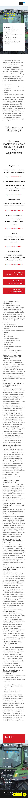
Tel (24, 794)
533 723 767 (11, 752)
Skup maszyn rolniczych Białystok (15, 273)
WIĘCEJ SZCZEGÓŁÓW (13, 177)
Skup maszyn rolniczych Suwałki (15, 282)
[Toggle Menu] (21, 3)
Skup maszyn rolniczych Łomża (16, 290)
